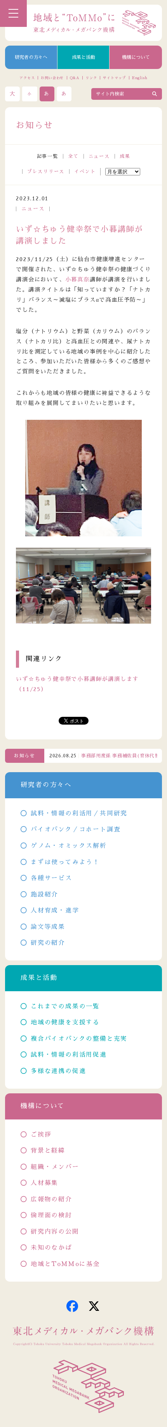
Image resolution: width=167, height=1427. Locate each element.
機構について (136, 57)
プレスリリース (46, 171)
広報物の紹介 (51, 1199)
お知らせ (24, 755)
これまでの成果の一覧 (65, 1006)
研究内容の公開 (55, 1232)
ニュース (99, 156)
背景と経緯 (48, 1151)
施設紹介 (44, 894)
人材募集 (44, 1183)
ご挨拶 (41, 1135)
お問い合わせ (52, 78)
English (140, 78)
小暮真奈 (77, 279)
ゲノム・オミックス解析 (68, 846)
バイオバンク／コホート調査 (75, 829)
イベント (85, 171)
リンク (91, 78)
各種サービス (51, 878)
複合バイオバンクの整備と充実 (79, 1039)
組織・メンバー (55, 1167)
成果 (125, 156)
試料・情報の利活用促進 (68, 1055)
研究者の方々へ (31, 57)
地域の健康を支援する (65, 1022)
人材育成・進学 (55, 910)
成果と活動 (83, 57)
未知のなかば (51, 1248)
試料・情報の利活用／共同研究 (79, 813)
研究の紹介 (48, 943)
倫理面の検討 (51, 1215)
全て (73, 156)
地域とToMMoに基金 (65, 1264)
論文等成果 (48, 927)
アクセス (27, 78)
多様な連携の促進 (58, 1071)
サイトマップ (114, 78)
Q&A (75, 78)
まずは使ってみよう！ (65, 862)
